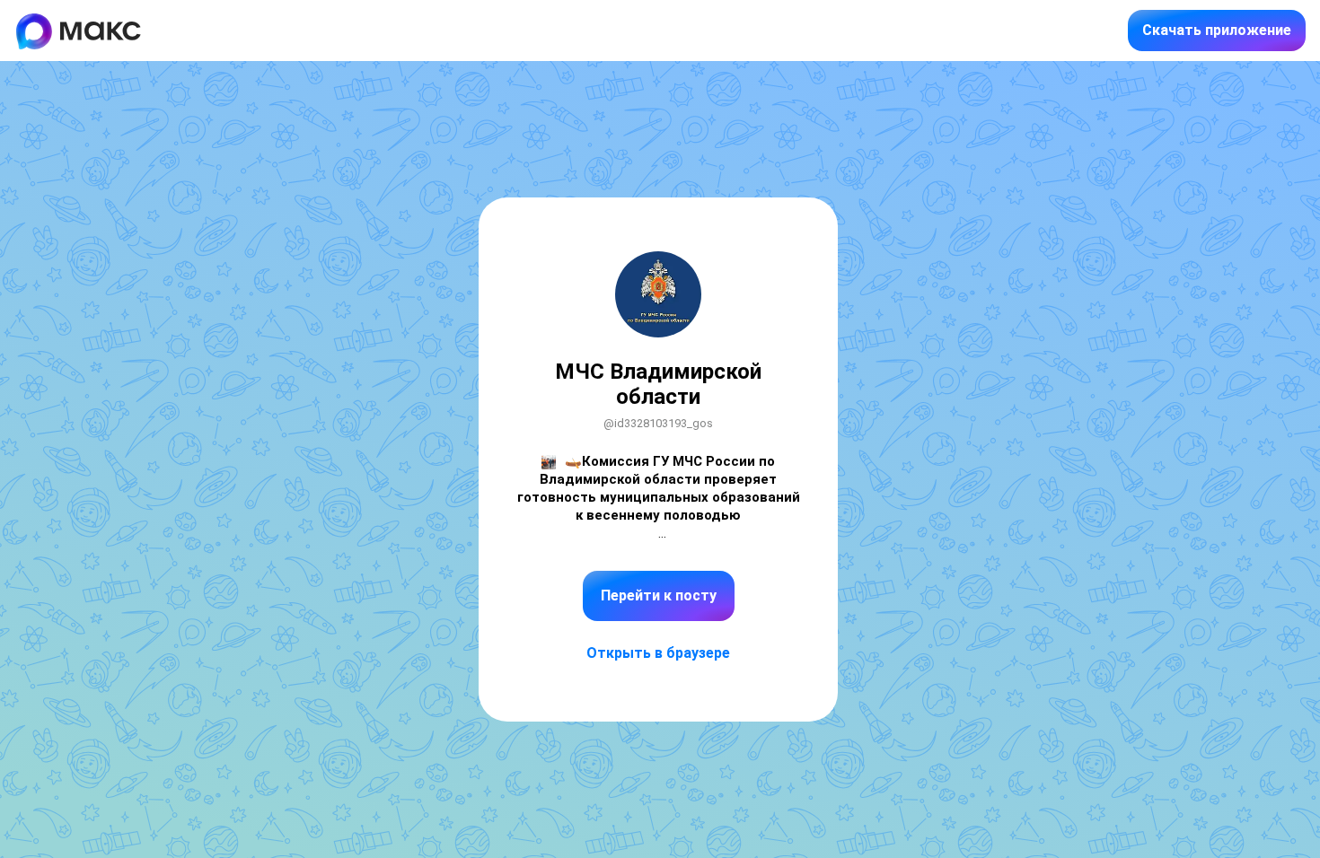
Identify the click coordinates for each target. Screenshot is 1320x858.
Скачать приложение (1216, 30)
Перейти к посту (659, 595)
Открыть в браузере (658, 652)
